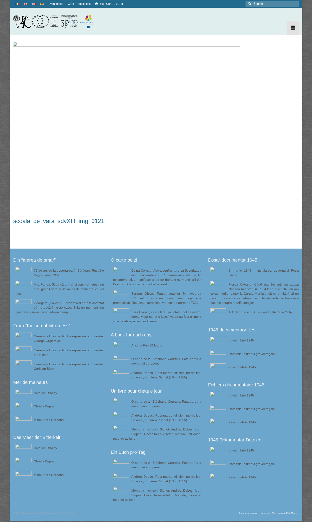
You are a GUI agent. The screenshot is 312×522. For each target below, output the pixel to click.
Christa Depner (45, 406)
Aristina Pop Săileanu (146, 345)
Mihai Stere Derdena (49, 420)
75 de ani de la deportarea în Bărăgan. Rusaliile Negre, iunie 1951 (69, 273)
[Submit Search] (249, 4)
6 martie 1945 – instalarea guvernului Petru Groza (264, 273)
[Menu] (293, 28)
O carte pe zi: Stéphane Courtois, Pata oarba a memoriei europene (166, 361)
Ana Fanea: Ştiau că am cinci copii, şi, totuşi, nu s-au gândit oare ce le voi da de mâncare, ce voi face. (60, 289)
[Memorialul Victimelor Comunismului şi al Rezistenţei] (58, 21)
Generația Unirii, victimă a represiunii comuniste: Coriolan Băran (69, 366)
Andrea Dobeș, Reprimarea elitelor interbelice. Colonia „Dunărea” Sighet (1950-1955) (166, 375)
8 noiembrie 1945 (241, 340)
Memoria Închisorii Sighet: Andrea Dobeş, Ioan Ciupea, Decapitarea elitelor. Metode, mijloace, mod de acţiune (157, 434)
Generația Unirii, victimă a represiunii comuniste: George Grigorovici (69, 338)
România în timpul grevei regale (252, 354)
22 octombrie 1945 (242, 367)
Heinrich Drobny (45, 393)
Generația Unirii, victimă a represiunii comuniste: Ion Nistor (69, 352)
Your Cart (111, 3)
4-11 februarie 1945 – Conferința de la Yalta (260, 312)
